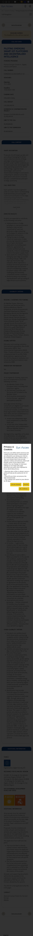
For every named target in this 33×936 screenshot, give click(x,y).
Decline (26, 484)
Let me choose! (16, 484)
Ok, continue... (24, 489)
